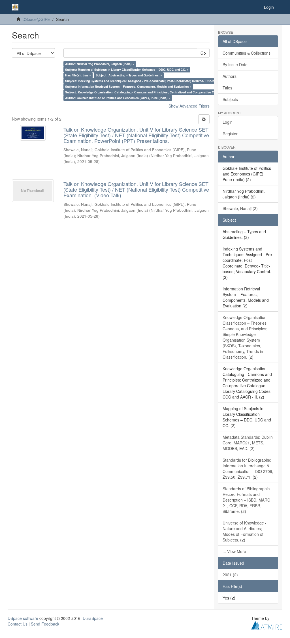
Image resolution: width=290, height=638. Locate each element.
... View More (234, 551)
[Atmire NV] (266, 624)
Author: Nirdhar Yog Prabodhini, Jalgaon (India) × (99, 64)
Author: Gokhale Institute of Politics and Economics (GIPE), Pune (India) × (117, 98)
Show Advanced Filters (189, 106)
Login (228, 122)
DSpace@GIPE (36, 19)
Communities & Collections (246, 53)
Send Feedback (45, 624)
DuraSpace (93, 618)
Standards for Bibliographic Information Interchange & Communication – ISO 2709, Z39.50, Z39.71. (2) (248, 468)
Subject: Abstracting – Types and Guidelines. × (129, 75)
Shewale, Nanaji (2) (240, 208)
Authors (229, 76)
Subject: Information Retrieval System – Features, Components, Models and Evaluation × (128, 86)
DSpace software (23, 618)
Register (230, 133)
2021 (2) (230, 574)
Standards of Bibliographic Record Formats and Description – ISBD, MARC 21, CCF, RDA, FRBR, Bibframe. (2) (246, 500)
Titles (227, 88)
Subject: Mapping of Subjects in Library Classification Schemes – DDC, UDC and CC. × (127, 69)
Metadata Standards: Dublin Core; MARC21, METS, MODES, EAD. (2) (248, 442)
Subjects (230, 99)
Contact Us (17, 624)
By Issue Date (235, 64)
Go (203, 53)
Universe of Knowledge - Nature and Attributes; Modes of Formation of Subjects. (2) (244, 531)
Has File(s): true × (78, 75)
